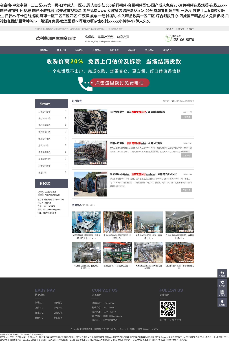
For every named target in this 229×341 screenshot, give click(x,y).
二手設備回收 (44, 111)
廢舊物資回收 (44, 165)
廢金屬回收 (43, 145)
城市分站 (190, 28)
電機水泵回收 (44, 125)
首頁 (173, 101)
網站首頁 (44, 50)
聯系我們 (167, 50)
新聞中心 (97, 50)
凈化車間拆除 (44, 159)
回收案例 (132, 50)
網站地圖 (169, 28)
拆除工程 (114, 50)
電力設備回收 (44, 131)
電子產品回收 (44, 152)
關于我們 (61, 50)
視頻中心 (149, 50)
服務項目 (79, 50)
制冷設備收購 (44, 138)
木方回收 (42, 172)
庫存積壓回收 (44, 118)
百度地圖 (180, 28)
